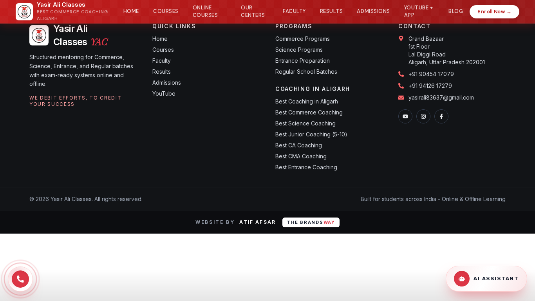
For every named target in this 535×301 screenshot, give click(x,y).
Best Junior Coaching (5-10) (311, 134)
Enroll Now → (494, 11)
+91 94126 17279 (430, 85)
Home (131, 11)
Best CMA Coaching (301, 156)
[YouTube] (405, 116)
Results (331, 11)
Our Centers (253, 11)
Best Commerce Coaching (309, 112)
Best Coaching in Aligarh (306, 101)
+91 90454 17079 (431, 74)
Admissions (373, 11)
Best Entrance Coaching (306, 167)
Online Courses (205, 11)
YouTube (163, 93)
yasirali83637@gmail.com (441, 97)
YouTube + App (418, 11)
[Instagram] (423, 116)
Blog (455, 11)
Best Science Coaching (305, 123)
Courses (166, 11)
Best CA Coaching (298, 145)
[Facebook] (441, 116)
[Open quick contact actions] (20, 279)
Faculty (294, 11)
